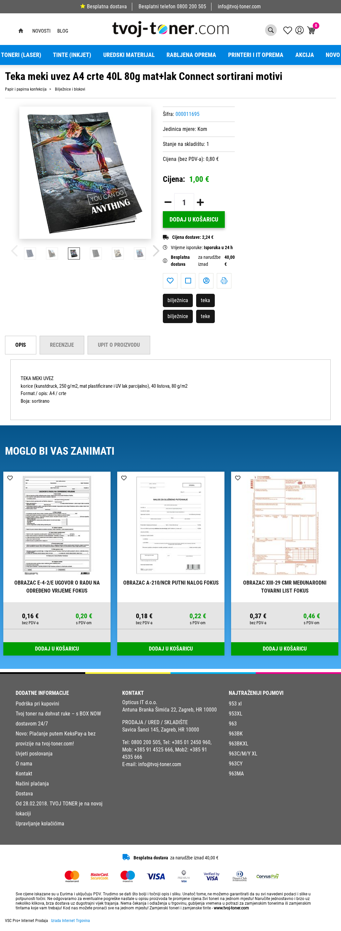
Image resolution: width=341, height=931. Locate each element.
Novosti (41, 31)
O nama (24, 763)
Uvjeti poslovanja (34, 753)
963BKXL (238, 743)
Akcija (304, 55)
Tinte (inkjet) (72, 55)
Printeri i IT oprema (255, 55)
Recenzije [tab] (62, 345)
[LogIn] (299, 30)
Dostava (24, 793)
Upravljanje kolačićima (40, 823)
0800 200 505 (191, 6)
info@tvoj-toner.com (239, 6)
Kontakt (24, 773)
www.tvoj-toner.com (231, 908)
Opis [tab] (20, 345)
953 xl (235, 703)
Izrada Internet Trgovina (70, 920)
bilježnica (178, 300)
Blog (62, 31)
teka (205, 300)
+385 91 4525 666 (153, 749)
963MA (236, 773)
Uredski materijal (129, 55)
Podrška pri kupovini (37, 703)
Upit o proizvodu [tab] (119, 345)
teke (205, 316)
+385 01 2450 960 (191, 742)
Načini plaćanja (32, 783)
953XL (235, 713)
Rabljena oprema (191, 55)
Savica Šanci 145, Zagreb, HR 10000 (160, 729)
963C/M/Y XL (243, 753)
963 (233, 723)
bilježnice (178, 316)
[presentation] (14, 251)
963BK (236, 733)
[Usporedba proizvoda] (188, 280)
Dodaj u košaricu (194, 219)
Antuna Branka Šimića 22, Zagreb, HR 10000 (169, 709)
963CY (235, 763)
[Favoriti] (170, 280)
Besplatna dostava (107, 6)
